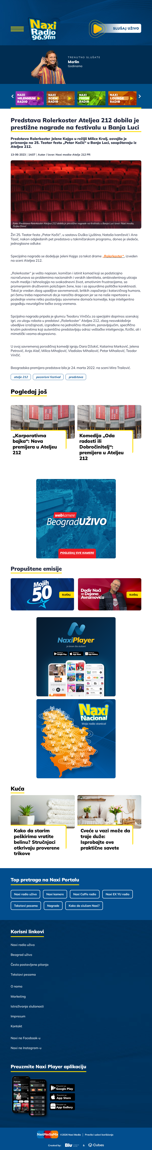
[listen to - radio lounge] (60, 98)
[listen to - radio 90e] (122, 98)
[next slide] (139, 96)
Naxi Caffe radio (84, 894)
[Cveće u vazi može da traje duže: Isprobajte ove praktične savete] (109, 812)
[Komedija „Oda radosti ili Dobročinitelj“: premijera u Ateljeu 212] (109, 421)
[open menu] (17, 29)
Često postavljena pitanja (29, 965)
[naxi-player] (76, 657)
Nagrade (53, 906)
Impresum (18, 1016)
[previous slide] (12, 96)
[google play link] (62, 1088)
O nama (16, 986)
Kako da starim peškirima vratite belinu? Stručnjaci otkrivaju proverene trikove (36, 842)
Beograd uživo (21, 955)
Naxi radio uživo (25, 894)
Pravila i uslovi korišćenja (99, 1134)
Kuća (17, 788)
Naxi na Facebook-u (25, 1038)
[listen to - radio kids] (91, 98)
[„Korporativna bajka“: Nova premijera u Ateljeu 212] (43, 421)
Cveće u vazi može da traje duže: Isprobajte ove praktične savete (105, 839)
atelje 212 (21, 377)
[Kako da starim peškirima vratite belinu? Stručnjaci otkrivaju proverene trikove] (43, 812)
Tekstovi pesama (26, 906)
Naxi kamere (55, 894)
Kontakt (16, 1026)
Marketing (18, 996)
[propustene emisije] (42, 594)
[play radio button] (115, 29)
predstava (76, 377)
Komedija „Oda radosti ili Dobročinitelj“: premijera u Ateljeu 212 (101, 446)
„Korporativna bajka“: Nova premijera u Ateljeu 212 (35, 443)
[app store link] (62, 1097)
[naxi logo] (44, 29)
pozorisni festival (48, 377)
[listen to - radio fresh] (29, 98)
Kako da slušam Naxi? (84, 906)
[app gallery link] (62, 1106)
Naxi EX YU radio (117, 894)
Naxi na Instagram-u (26, 1048)
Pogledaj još (29, 391)
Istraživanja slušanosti (27, 1006)
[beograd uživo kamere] (76, 519)
